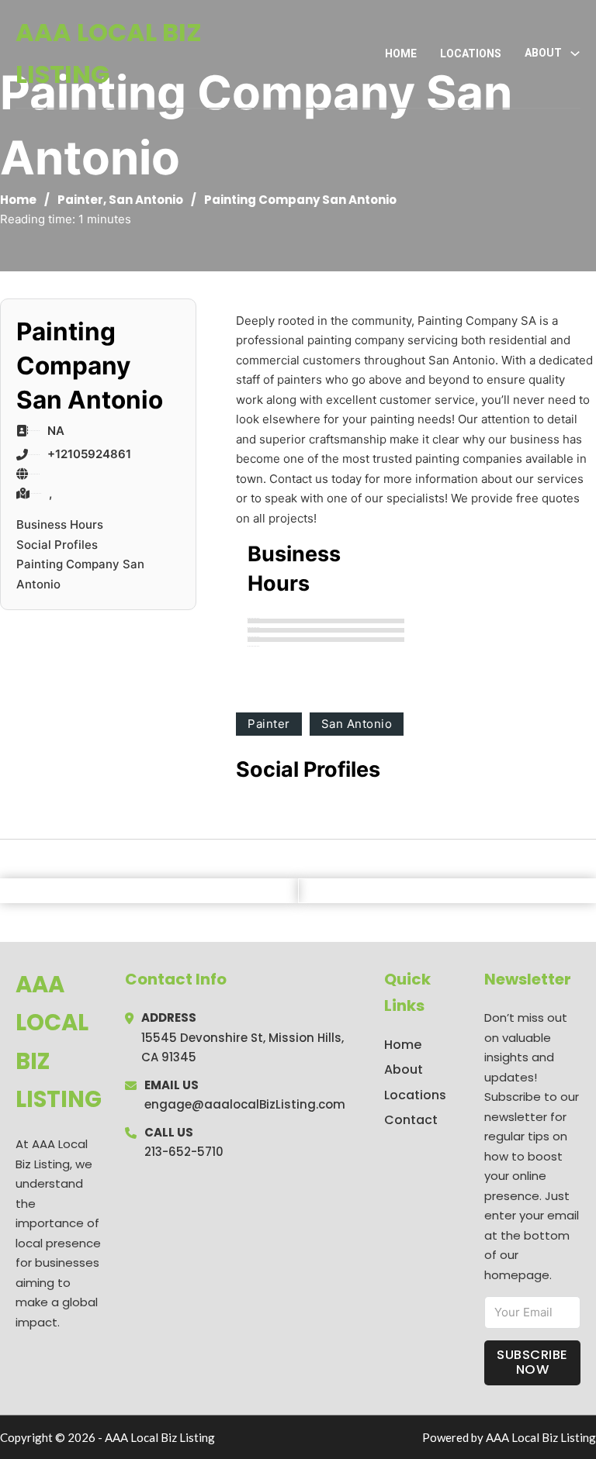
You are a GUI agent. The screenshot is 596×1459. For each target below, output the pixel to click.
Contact (411, 1120)
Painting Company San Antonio (80, 574)
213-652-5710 (184, 1151)
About (403, 1069)
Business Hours (59, 524)
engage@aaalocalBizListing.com (244, 1104)
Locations (470, 53)
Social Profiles (57, 544)
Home (401, 53)
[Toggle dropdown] (575, 53)
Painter (80, 199)
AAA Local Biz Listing (109, 53)
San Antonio (146, 199)
